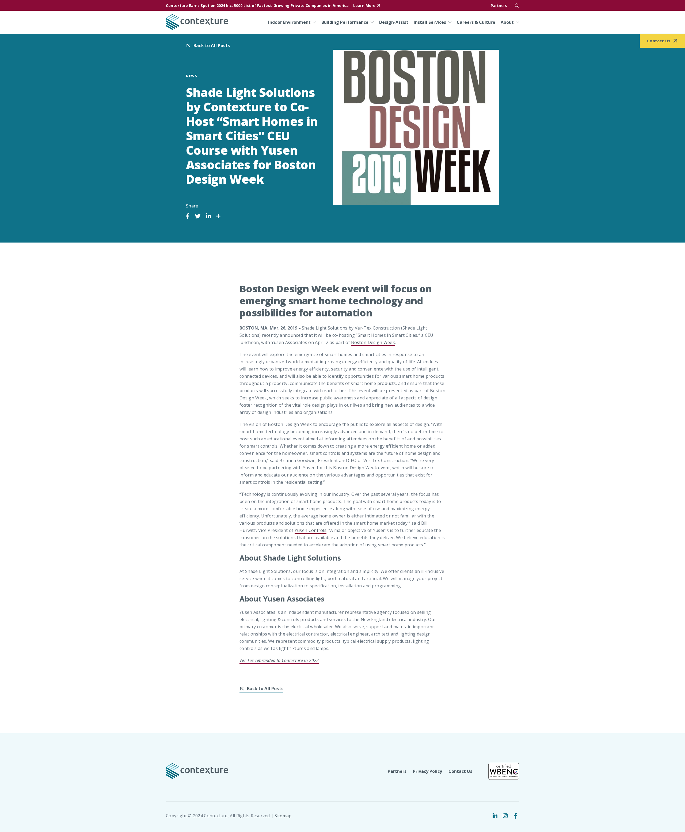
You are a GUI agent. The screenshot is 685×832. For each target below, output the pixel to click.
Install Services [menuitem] (430, 22)
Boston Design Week (373, 342)
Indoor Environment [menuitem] (289, 22)
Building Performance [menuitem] (344, 22)
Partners (499, 5)
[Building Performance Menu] (371, 22)
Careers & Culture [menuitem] (476, 22)
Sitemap (283, 816)
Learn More (364, 5)
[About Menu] (516, 22)
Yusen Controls (310, 530)
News (191, 75)
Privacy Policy (427, 771)
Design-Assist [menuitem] (393, 22)
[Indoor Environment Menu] (313, 22)
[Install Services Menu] (448, 22)
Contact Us (460, 771)
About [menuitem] (507, 22)
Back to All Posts (211, 45)
